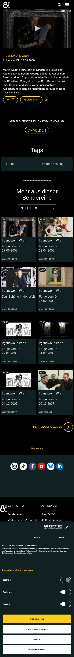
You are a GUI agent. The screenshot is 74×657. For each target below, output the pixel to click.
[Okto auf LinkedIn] (60, 466)
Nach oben (37, 448)
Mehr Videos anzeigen (48, 427)
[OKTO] (6, 4)
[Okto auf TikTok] (23, 466)
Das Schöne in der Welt (18, 296)
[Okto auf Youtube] (41, 466)
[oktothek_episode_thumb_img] (18, 227)
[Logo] (66, 11)
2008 (11, 163)
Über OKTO (48, 514)
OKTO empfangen (52, 519)
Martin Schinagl (54, 163)
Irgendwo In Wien (16, 55)
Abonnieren (31, 99)
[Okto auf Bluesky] (50, 466)
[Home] (4, 510)
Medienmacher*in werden (23, 519)
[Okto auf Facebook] (32, 466)
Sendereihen (15, 514)
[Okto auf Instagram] (14, 466)
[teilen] (46, 101)
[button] (37, 28)
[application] (37, 28)
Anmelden (37, 130)
